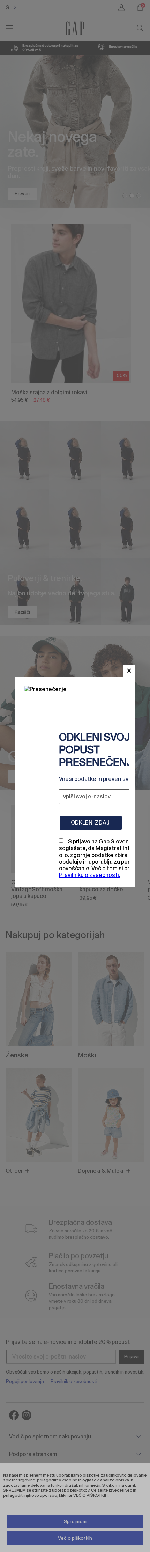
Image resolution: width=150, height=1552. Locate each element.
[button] (129, 671)
